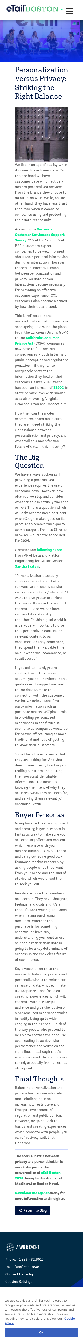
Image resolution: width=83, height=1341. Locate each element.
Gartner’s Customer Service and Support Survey (40, 234)
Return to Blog (34, 1210)
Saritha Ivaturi (27, 566)
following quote (49, 550)
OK (41, 1332)
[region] (41, 1314)
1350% (58, 387)
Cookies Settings (19, 1281)
